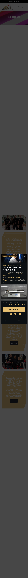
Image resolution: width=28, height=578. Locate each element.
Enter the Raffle (14, 309)
